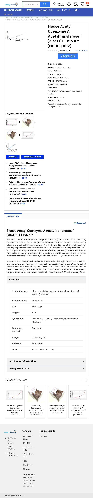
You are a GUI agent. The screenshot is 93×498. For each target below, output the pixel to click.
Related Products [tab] (16, 380)
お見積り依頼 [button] (67, 56)
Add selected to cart (32, 157)
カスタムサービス (46, 10)
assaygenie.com (29, 480)
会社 (76, 10)
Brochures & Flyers (13, 10)
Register (61, 5)
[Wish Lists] (70, 4)
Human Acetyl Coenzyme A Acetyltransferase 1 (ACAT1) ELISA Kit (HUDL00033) (36, 410)
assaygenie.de (28, 486)
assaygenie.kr (28, 483)
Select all (12, 157)
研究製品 (30, 10)
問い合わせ (8, 14)
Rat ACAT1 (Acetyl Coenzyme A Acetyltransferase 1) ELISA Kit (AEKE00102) (78, 410)
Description (13, 216)
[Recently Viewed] (77, 4)
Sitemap (26, 469)
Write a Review (81, 50)
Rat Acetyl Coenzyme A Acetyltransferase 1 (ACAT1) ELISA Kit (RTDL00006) (57, 409)
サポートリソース (63, 10)
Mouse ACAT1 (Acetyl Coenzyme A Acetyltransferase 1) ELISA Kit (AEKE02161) (15, 410)
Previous (82, 380)
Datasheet (81, 223)
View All (44, 436)
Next (86, 380)
